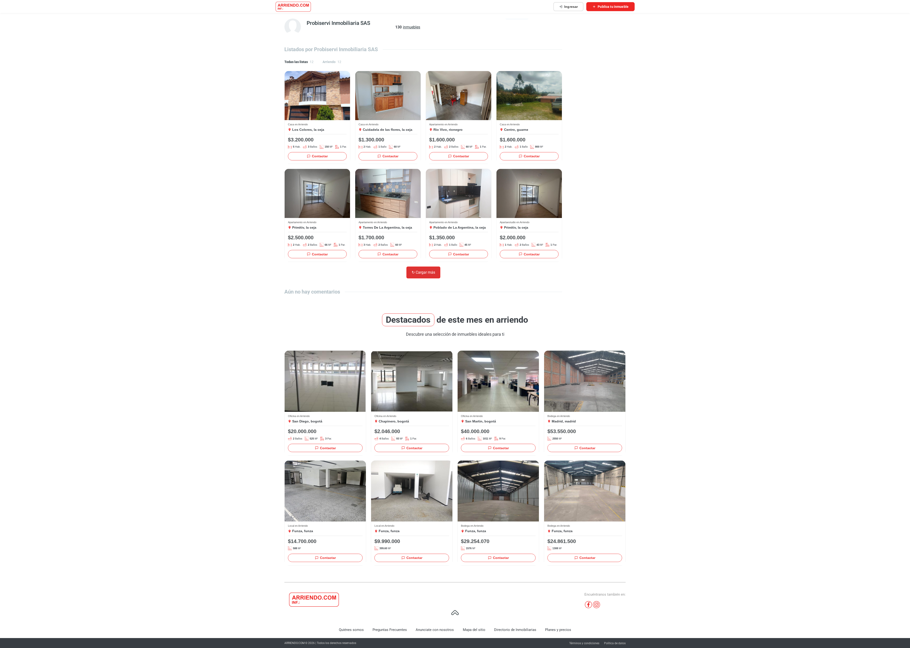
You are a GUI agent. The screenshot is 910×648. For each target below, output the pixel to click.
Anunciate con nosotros (435, 630)
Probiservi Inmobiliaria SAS (338, 23)
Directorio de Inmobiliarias (515, 630)
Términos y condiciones (584, 643)
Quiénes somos (351, 630)
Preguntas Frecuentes (390, 630)
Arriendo (332, 62)
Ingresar (571, 7)
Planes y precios (558, 630)
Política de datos (615, 643)
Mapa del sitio (474, 630)
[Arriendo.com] (293, 6)
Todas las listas (299, 62)
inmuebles (411, 27)
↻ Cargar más (423, 272)
